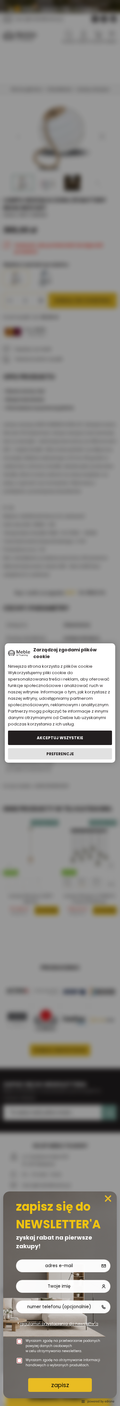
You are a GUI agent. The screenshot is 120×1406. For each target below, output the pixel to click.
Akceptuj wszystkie (60, 738)
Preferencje (60, 754)
